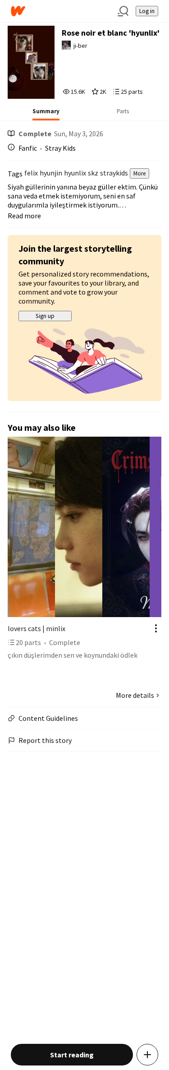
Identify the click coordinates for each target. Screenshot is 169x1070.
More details (135, 695)
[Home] (60, 11)
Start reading (72, 1054)
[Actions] (156, 628)
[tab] (45, 114)
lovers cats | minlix (36, 628)
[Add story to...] (147, 1054)
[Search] (123, 11)
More (139, 173)
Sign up (45, 316)
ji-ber (80, 46)
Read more (24, 215)
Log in (147, 11)
